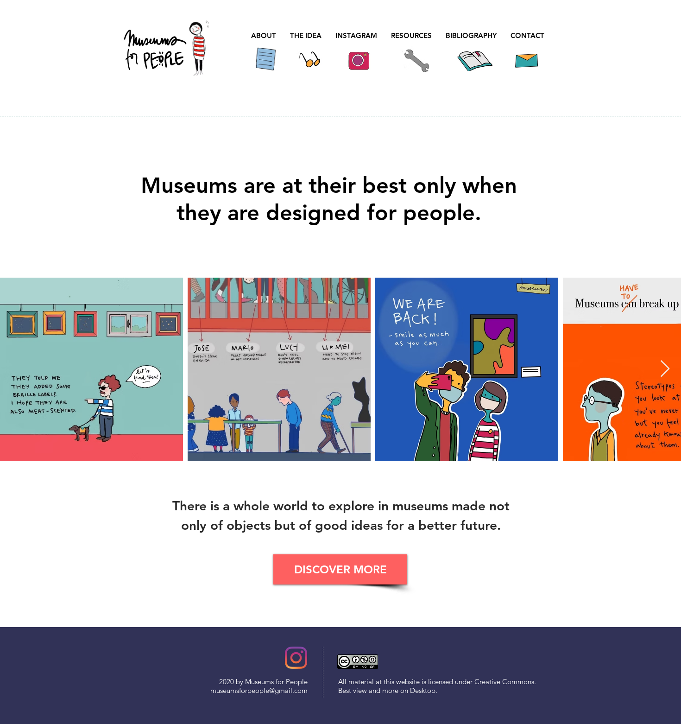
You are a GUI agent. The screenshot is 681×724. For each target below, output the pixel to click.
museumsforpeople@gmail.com (259, 690)
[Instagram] (296, 658)
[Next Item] (665, 369)
